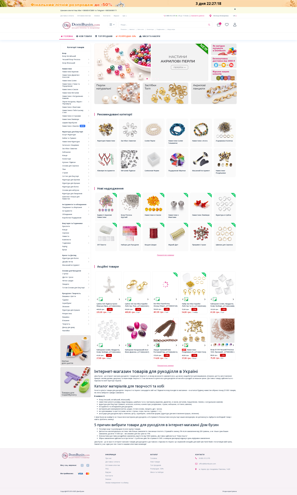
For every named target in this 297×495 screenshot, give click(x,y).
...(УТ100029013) (171, 352)
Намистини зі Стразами (71, 116)
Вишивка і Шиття (69, 296)
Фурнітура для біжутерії (72, 132)
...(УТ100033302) (114, 306)
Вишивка (65, 317)
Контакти (106, 16)
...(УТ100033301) (142, 306)
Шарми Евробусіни (69, 123)
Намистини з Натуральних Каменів (72, 97)
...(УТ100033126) (171, 306)
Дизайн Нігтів (67, 262)
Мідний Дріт (173, 245)
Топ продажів (105, 36)
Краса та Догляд (69, 255)
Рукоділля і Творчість (71, 293)
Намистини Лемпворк (70, 119)
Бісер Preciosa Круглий (126, 216)
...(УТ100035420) (199, 306)
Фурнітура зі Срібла (223, 215)
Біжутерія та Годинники (72, 223)
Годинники (66, 243)
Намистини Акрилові (70, 72)
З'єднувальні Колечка (224, 141)
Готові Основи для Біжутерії (73, 288)
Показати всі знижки (165, 365)
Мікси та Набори (151, 36)
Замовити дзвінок (197, 16)
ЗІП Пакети (101, 245)
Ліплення (65, 307)
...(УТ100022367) (142, 352)
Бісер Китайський (69, 56)
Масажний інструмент (71, 265)
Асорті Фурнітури (69, 135)
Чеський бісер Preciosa (71, 59)
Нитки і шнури (67, 281)
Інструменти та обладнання (74, 204)
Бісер (64, 53)
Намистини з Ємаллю (70, 126)
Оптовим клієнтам (84, 16)
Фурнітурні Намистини (106, 141)
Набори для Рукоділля (130, 245)
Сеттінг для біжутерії (70, 176)
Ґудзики (65, 300)
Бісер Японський (68, 63)
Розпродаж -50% (127, 36)
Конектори (150, 29)
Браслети (66, 226)
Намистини (67, 69)
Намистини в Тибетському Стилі (72, 111)
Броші (64, 250)
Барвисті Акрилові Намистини (104, 216)
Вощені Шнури (150, 245)
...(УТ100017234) (199, 352)
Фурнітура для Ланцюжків (72, 193)
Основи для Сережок (70, 166)
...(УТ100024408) (228, 306)
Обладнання (67, 214)
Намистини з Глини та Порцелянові (71, 85)
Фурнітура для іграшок (71, 310)
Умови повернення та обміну (116, 483)
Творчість (66, 324)
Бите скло (141, 29)
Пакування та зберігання (72, 207)
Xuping (64, 246)
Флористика (67, 313)
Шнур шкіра (171, 29)
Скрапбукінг (66, 303)
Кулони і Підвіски (69, 162)
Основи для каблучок (70, 190)
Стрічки (65, 274)
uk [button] (234, 16)
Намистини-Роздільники (221, 171)
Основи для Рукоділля (71, 271)
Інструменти (67, 211)
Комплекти (66, 240)
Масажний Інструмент (201, 170)
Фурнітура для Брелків (71, 180)
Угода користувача (229, 491)
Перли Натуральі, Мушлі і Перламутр (72, 103)
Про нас (108, 458)
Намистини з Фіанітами (71, 107)
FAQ (107, 469)
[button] (220, 15)
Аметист (132, 29)
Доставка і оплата (67, 16)
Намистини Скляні (69, 81)
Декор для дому (68, 327)
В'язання (65, 320)
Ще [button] (124, 16)
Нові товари (85, 36)
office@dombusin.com (207, 464)
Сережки (65, 233)
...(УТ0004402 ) (228, 352)
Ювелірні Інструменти (106, 170)
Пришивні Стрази (199, 245)
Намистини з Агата (199, 141)
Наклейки (66, 331)
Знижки (97, 16)
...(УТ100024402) (114, 352)
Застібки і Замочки (69, 149)
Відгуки (116, 16)
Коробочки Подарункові (71, 218)
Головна (68, 36)
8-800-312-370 (204, 458)
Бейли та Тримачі (69, 138)
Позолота (124, 29)
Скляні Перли (150, 141)
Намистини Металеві (70, 93)
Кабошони (66, 152)
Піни (64, 169)
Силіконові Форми (152, 170)
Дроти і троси (67, 277)
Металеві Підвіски (128, 170)
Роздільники (161, 29)
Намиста (65, 236)
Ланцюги (65, 284)
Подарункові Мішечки (177, 170)
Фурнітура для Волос (70, 187)
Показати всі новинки (165, 255)
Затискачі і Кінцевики (70, 145)
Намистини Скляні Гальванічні (175, 142)
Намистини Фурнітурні (71, 142)
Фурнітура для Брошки (71, 183)
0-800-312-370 (170, 16)
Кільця (64, 155)
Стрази (65, 173)
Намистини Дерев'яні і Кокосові (71, 76)
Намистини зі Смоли (70, 89)
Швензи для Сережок (224, 245)
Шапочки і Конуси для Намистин (70, 198)
